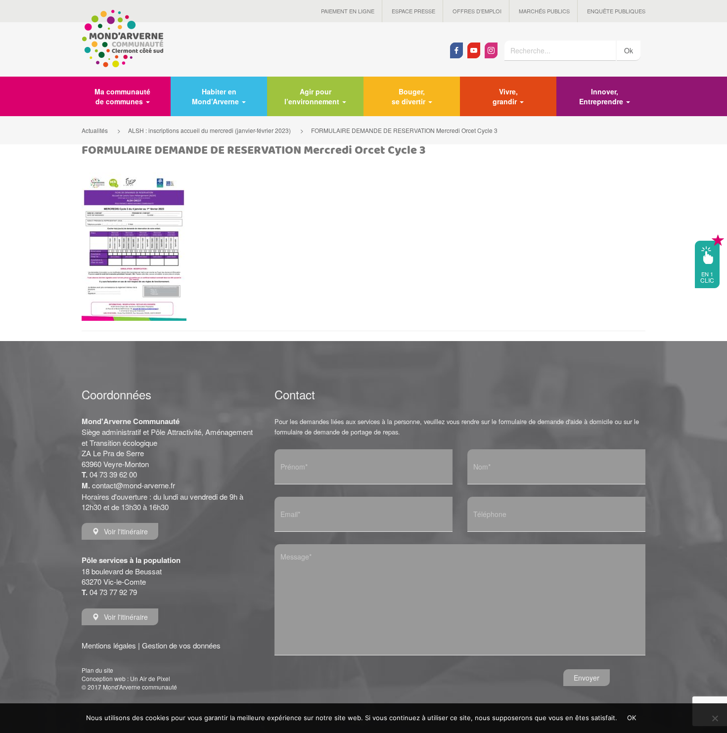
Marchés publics (544, 11)
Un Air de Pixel (150, 678)
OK (631, 718)
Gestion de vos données (181, 645)
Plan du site (97, 670)
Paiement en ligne (347, 11)
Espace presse (413, 11)
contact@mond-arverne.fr (133, 485)
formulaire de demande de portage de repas (336, 431)
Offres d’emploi (477, 11)
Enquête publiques (616, 11)
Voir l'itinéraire (126, 531)
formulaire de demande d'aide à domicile (556, 421)
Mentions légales (109, 645)
